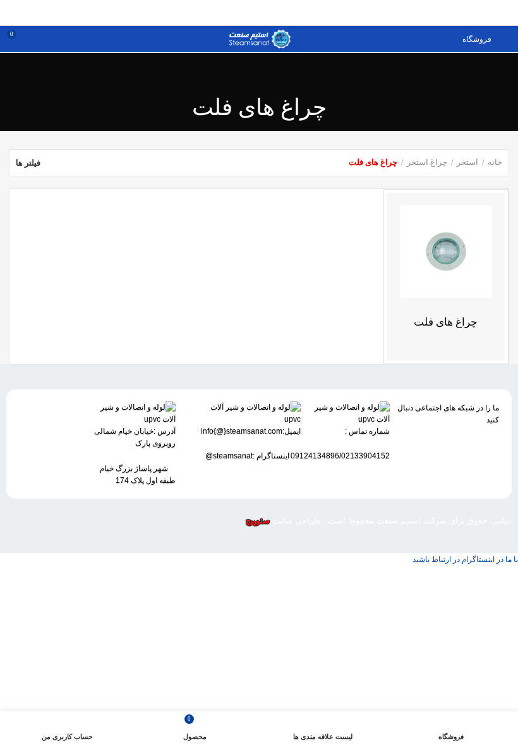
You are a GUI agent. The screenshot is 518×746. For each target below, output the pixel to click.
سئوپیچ (258, 520)
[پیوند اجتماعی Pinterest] (237, 12)
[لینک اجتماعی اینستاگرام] (266, 12)
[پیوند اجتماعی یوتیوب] (251, 12)
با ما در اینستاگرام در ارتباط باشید (465, 559)
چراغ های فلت (446, 322)
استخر (467, 162)
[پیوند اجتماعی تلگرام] (430, 466)
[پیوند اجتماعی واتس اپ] (222, 12)
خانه (495, 162)
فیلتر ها (28, 163)
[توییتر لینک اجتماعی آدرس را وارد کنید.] (281, 12)
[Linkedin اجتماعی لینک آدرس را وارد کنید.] (456, 466)
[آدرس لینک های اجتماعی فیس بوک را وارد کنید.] (295, 12)
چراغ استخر (427, 162)
